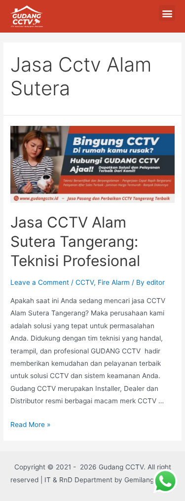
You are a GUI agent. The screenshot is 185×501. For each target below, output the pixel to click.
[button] (167, 13)
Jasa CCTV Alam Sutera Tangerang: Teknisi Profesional (75, 241)
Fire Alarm (114, 282)
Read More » (30, 424)
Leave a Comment (39, 282)
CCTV (84, 282)
